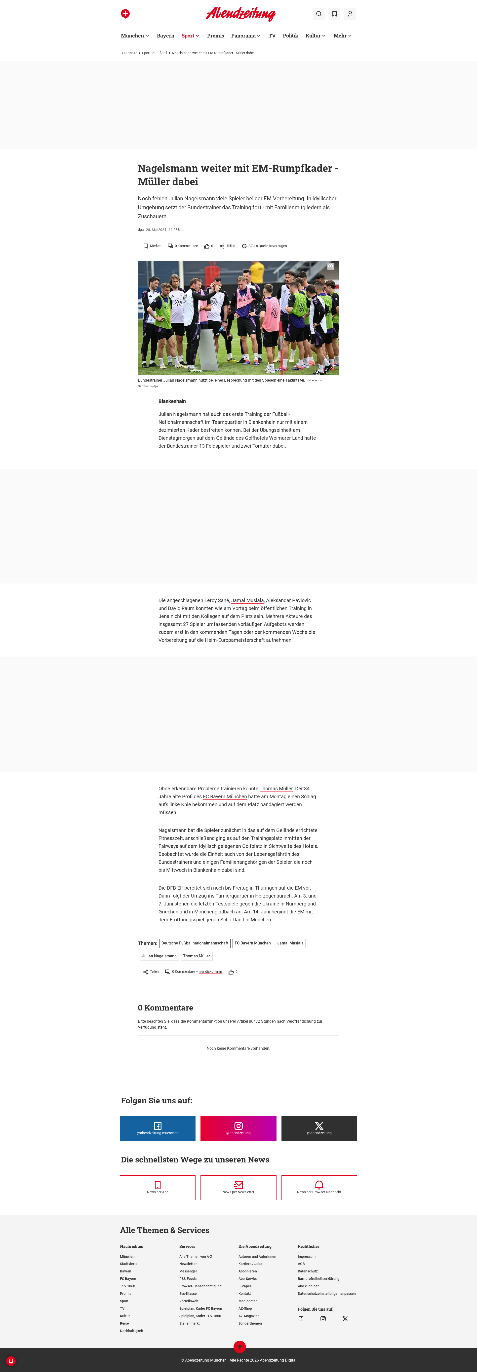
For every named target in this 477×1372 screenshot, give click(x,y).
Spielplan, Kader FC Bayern (200, 1308)
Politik (290, 35)
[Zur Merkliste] (334, 14)
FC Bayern (128, 1279)
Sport (188, 35)
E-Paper (244, 1286)
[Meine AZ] (350, 14)
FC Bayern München (225, 796)
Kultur (313, 35)
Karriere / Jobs (250, 1264)
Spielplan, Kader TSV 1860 (200, 1316)
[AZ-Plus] (125, 14)
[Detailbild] (330, 266)
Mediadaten (248, 1301)
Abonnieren (247, 1271)
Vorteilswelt (189, 1301)
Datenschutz (308, 1271)
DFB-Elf (175, 888)
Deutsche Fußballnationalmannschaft (194, 943)
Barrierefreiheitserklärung (318, 1279)
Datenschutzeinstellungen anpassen (327, 1294)
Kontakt (244, 1294)
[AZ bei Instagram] (323, 1319)
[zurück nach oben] (240, 1349)
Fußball (161, 53)
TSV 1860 (127, 1286)
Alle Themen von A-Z (195, 1257)
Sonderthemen (250, 1323)
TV (272, 35)
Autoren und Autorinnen (257, 1257)
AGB (301, 1264)
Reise (124, 1323)
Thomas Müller (276, 789)
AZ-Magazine (249, 1316)
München (132, 35)
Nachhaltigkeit (131, 1331)
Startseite (129, 53)
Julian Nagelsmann (180, 414)
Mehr (340, 35)
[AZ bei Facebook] (301, 1319)
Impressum (307, 1257)
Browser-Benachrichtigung (200, 1286)
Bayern (165, 35)
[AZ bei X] (345, 1319)
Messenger (188, 1271)
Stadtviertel (129, 1264)
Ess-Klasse (188, 1294)
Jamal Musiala (247, 600)
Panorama (243, 35)
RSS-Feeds (188, 1279)
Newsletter (188, 1264)
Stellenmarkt (189, 1323)
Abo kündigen (308, 1286)
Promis (215, 35)
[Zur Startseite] (240, 21)
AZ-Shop (245, 1308)
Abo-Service (248, 1279)
